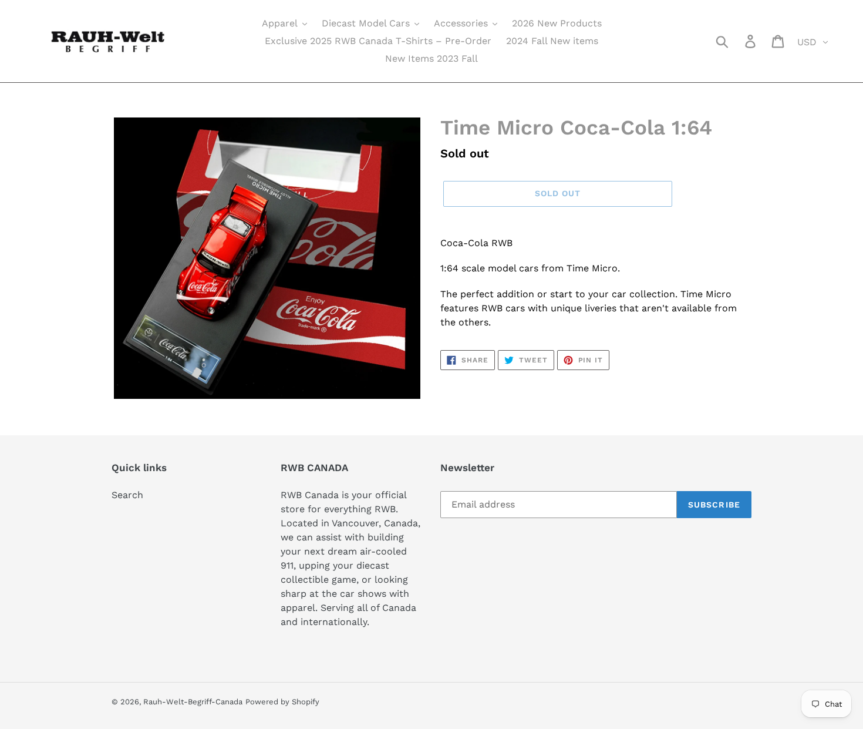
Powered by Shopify (282, 701)
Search (127, 494)
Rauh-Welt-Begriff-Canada (192, 701)
